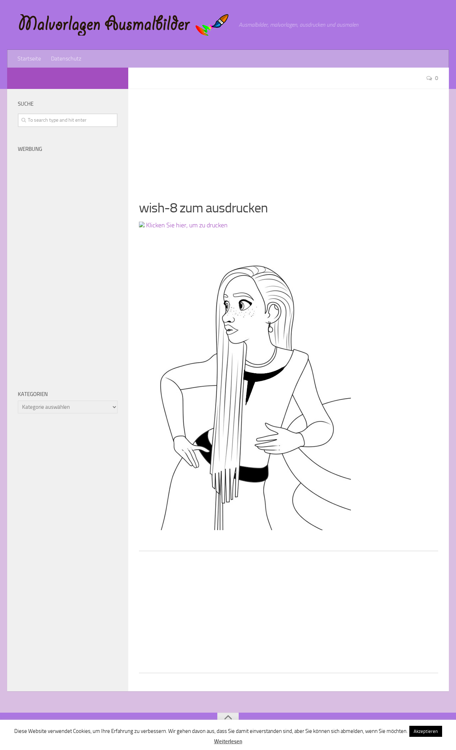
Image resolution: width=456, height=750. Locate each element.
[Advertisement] (288, 139)
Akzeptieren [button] (426, 731)
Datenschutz (66, 58)
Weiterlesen (228, 741)
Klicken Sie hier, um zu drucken (186, 225)
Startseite (29, 58)
